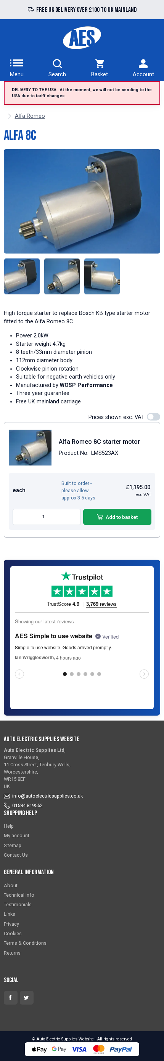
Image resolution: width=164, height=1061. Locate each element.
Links (9, 914)
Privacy (11, 924)
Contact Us (16, 855)
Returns (12, 953)
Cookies (13, 933)
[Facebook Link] (11, 998)
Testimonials (18, 904)
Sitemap (12, 845)
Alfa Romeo (30, 116)
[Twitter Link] (27, 998)
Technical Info (19, 895)
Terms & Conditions (25, 943)
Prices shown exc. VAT (116, 417)
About (11, 885)
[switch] (153, 417)
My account (16, 835)
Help (9, 826)
